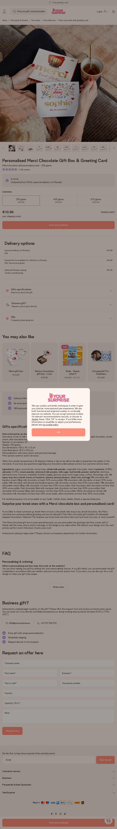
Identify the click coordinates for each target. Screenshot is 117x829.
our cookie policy (50, 424)
